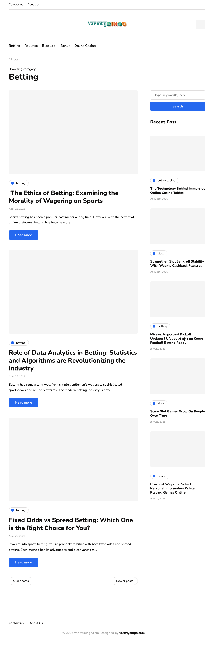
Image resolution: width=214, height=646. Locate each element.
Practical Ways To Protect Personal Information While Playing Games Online (172, 488)
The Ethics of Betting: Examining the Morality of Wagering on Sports (63, 197)
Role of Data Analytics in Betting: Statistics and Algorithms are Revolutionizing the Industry (73, 360)
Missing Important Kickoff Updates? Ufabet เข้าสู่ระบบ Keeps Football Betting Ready (177, 338)
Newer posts (124, 581)
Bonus (65, 45)
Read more (23, 235)
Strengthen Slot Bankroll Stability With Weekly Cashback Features (177, 263)
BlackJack (49, 45)
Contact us (16, 4)
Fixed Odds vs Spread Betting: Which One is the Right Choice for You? (71, 524)
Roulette (31, 45)
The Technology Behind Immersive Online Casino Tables (177, 190)
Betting (14, 45)
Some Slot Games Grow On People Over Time (177, 413)
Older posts (21, 581)
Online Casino (85, 45)
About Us (33, 4)
